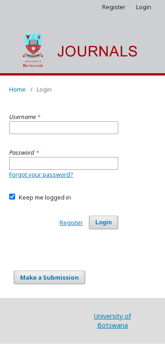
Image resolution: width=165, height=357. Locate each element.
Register (114, 7)
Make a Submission (49, 277)
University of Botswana (112, 321)
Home (17, 89)
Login (143, 7)
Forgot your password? (41, 174)
